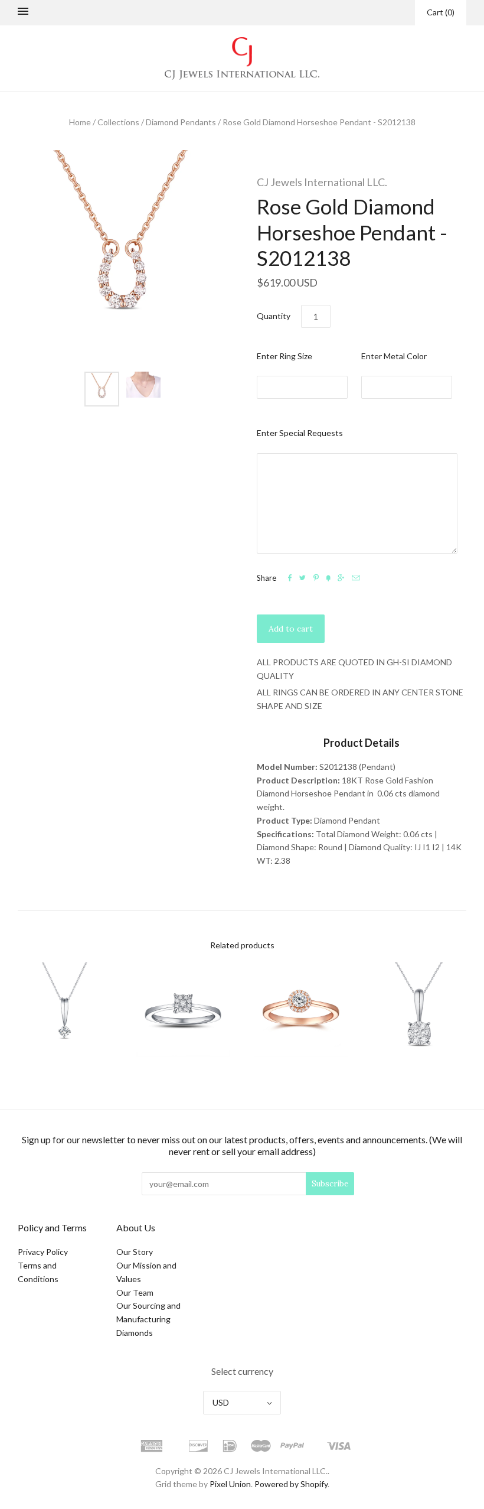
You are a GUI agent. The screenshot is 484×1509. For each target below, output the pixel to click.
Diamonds (134, 1333)
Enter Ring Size (284, 356)
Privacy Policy (43, 1252)
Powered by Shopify (291, 1484)
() (440, 12)
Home (80, 122)
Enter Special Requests (300, 433)
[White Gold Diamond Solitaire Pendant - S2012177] (65, 1009)
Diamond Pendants (181, 122)
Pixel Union (230, 1484)
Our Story (134, 1252)
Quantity (273, 316)
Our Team (134, 1292)
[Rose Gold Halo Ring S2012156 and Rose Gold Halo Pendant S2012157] (301, 1009)
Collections (118, 122)
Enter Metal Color (394, 356)
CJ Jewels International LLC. (322, 181)
